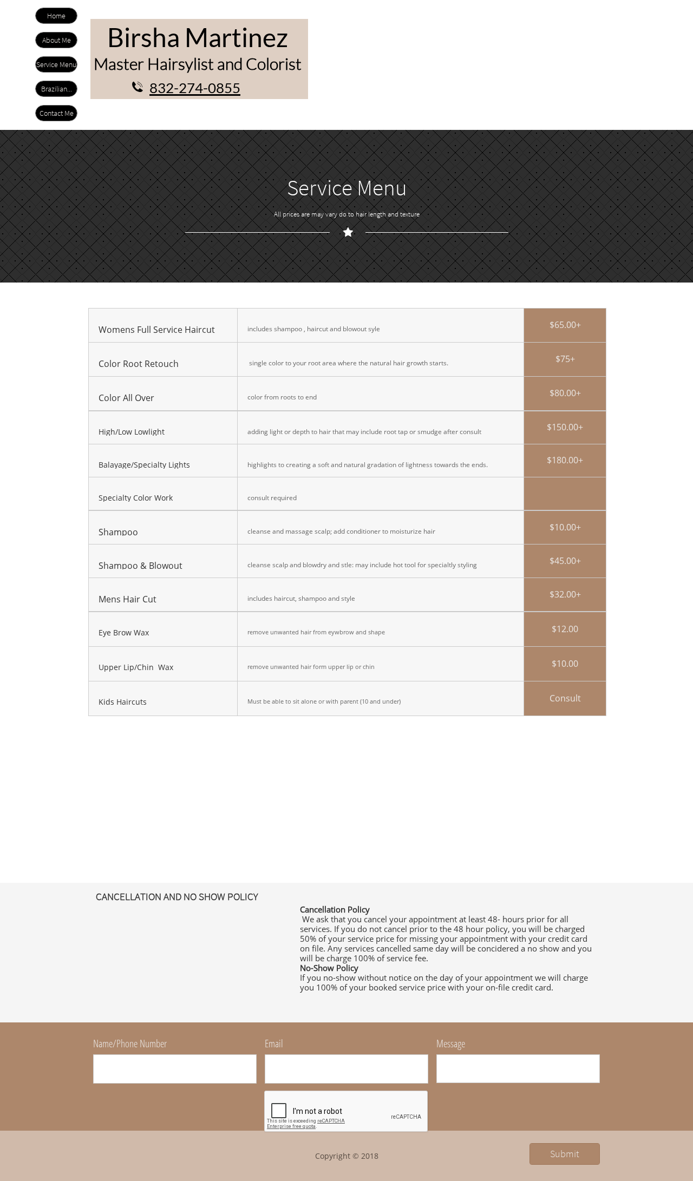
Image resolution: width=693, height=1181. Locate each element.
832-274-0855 (194, 87)
